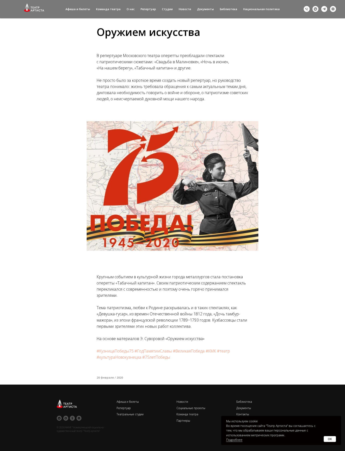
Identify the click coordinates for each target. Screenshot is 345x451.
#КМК (211, 351)
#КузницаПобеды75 (115, 351)
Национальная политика (261, 9)
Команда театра (108, 9)
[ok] (72, 418)
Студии (167, 9)
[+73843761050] (307, 9)
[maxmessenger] (65, 418)
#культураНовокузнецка (119, 357)
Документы (205, 9)
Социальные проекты (190, 408)
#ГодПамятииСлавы (153, 351)
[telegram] (324, 9)
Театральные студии (130, 414)
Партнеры (183, 420)
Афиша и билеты (77, 9)
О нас (131, 9)
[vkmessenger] (315, 9)
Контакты (242, 414)
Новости (185, 9)
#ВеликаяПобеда (189, 351)
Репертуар (148, 9)
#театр (223, 351)
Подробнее (234, 440)
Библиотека (228, 9)
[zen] (333, 9)
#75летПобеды (156, 357)
